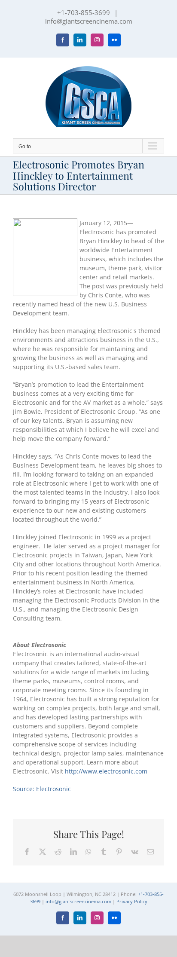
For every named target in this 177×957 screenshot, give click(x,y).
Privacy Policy (131, 901)
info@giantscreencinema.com (88, 21)
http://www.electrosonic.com (106, 771)
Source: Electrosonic (42, 789)
